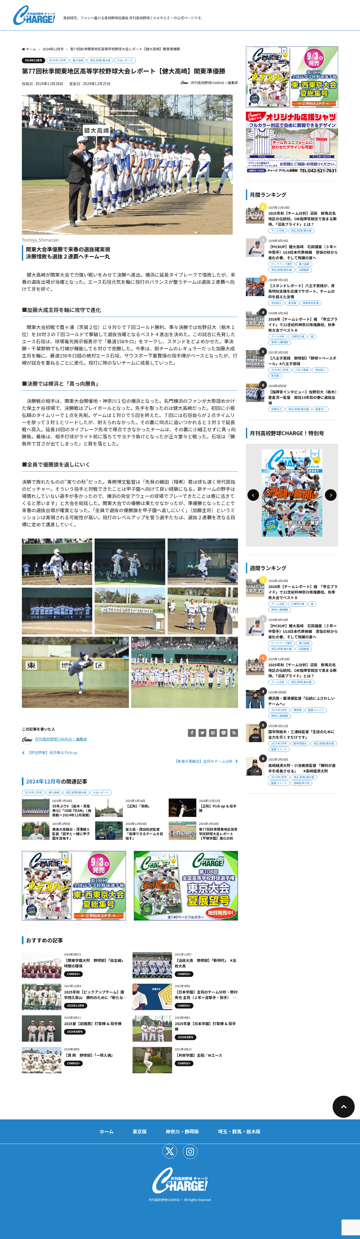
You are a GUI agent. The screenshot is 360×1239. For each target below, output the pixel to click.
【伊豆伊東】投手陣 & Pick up (52, 752)
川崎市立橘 (297, 336)
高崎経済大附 (301, 783)
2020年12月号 (280, 370)
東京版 (292, 303)
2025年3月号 (279, 743)
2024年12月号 (33, 60)
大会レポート (125, 60)
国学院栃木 (300, 743)
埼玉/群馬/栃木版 (100, 60)
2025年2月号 (279, 710)
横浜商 (297, 710)
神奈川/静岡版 (279, 342)
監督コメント (316, 710)
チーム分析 (277, 230)
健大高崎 (78, 60)
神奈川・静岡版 (182, 1131)
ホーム (107, 1131)
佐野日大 (276, 409)
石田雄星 (303, 270)
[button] (253, 495)
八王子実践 (301, 370)
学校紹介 (276, 303)
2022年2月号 (279, 777)
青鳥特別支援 (311, 303)
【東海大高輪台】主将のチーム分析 (203, 761)
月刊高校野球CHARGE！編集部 (214, 82)
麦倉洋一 (320, 409)
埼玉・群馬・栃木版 (239, 1131)
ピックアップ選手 (281, 264)
